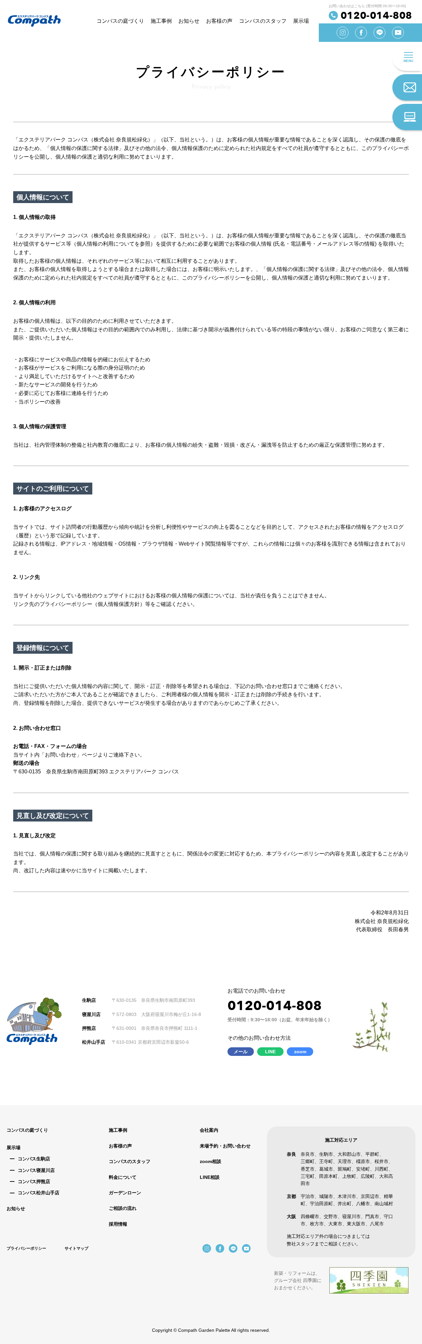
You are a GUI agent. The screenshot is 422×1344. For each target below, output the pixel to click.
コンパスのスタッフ (262, 21)
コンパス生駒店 (34, 1158)
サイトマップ (76, 1248)
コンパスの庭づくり (120, 21)
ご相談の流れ (122, 1208)
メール (241, 1051)
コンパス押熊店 (34, 1181)
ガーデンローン (125, 1192)
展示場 (301, 21)
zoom (300, 1051)
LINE (270, 1051)
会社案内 (209, 1130)
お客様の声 (219, 21)
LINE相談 (210, 1177)
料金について (122, 1177)
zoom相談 (210, 1161)
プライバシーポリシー (26, 1248)
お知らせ (188, 21)
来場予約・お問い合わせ (225, 1146)
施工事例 (161, 21)
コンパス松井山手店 (38, 1192)
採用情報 (118, 1224)
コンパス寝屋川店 (36, 1170)
